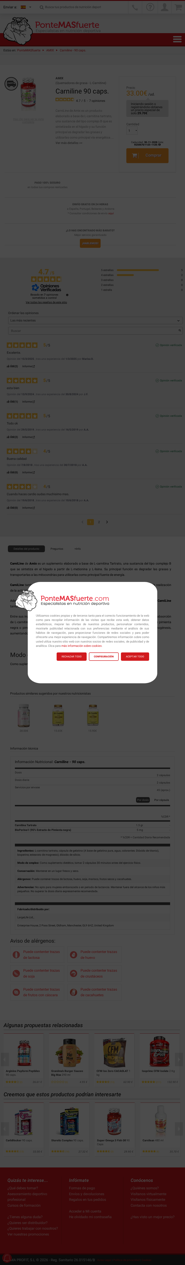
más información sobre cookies (81, 645)
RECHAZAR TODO (72, 656)
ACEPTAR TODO (135, 656)
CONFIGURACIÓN (104, 656)
